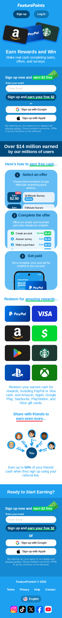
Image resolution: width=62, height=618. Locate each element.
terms (44, 125)
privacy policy (13, 128)
